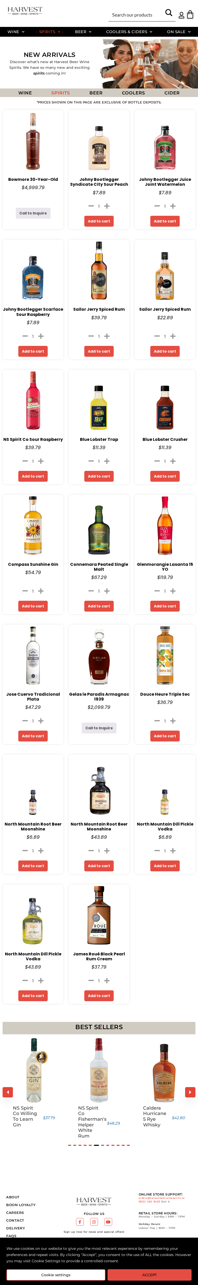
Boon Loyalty (21, 1205)
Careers (15, 1212)
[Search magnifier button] (169, 14)
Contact (15, 1220)
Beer (80, 31)
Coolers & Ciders (126, 31)
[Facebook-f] (80, 1222)
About (13, 1197)
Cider (172, 92)
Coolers (133, 92)
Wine (13, 31)
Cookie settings (55, 1275)
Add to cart (99, 221)
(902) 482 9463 (149, 1201)
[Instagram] (94, 1222)
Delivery (15, 1228)
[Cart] (190, 14)
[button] (69, 1145)
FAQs (11, 1236)
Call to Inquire (33, 213)
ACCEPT (149, 1275)
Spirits (47, 31)
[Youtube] (108, 1222)
